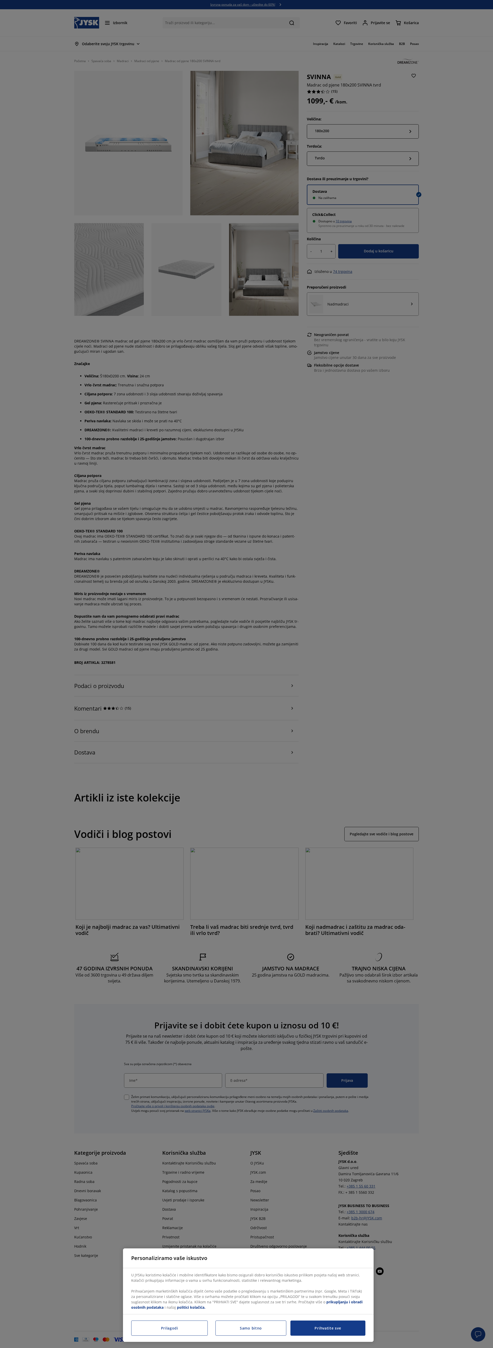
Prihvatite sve (328, 1328)
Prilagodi (169, 1328)
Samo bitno (251, 1328)
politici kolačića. (191, 1307)
